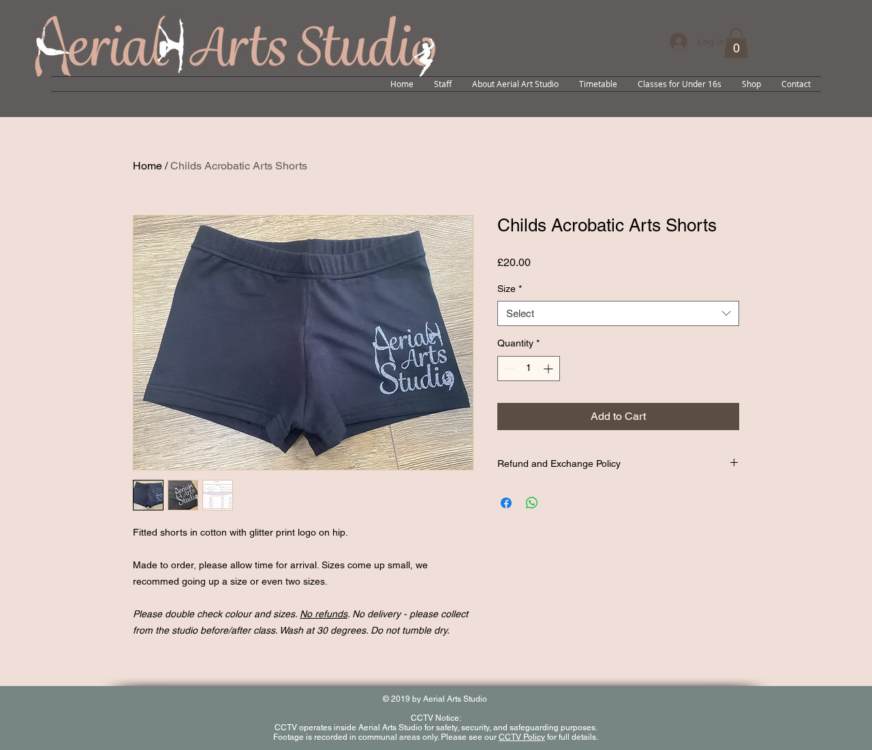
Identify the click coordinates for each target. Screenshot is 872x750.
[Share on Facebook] (506, 503)
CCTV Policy (522, 737)
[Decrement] (507, 368)
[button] (736, 43)
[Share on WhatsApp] (532, 503)
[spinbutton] (528, 368)
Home (147, 165)
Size (509, 288)
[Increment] (549, 368)
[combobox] (618, 314)
